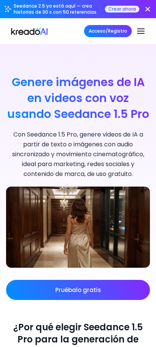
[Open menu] (140, 31)
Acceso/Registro (108, 31)
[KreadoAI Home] (29, 31)
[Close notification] (147, 9)
